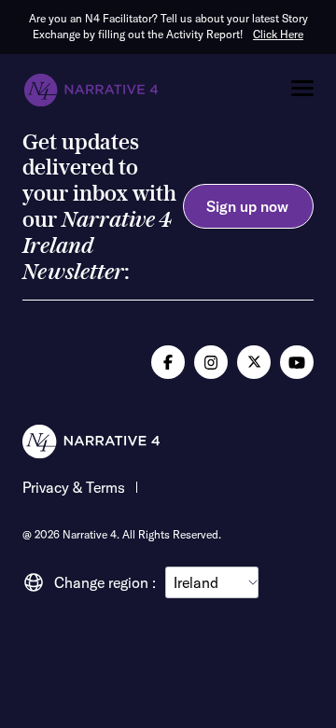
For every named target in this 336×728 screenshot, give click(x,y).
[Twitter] (254, 362)
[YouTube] (297, 362)
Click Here (278, 34)
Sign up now (247, 206)
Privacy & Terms (73, 488)
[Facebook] (168, 362)
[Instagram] (211, 362)
